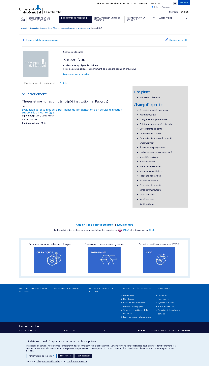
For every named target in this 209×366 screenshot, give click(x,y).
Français (173, 11)
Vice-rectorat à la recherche (137, 288)
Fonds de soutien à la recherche (137, 317)
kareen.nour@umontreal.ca (76, 74)
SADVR (125, 229)
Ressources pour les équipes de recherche (33, 290)
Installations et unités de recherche (101, 290)
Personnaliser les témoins (41, 355)
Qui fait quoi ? (164, 295)
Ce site (155, 7)
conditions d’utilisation (77, 361)
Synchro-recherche (166, 302)
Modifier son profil (178, 39)
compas (161, 313)
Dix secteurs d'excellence (134, 302)
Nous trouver (163, 299)
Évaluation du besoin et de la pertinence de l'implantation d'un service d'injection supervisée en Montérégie (72, 111)
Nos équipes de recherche (40, 28)
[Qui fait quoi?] (50, 260)
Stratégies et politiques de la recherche (135, 311)
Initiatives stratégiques (133, 306)
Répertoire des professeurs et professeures (71, 28)
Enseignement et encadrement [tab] (39, 83)
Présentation (128, 295)
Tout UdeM (166, 7)
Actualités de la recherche (169, 310)
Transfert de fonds (166, 306)
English (185, 11)
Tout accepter (83, 355)
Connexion (141, 3)
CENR (152, 229)
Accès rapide (164, 288)
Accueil (24, 28)
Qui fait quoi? (69, 331)
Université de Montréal (30, 9)
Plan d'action (128, 299)
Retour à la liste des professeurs (42, 39)
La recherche (53, 12)
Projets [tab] (63, 83)
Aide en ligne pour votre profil (95, 224)
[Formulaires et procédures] (104, 260)
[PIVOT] (159, 260)
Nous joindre (125, 224)
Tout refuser (65, 355)
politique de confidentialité (48, 361)
